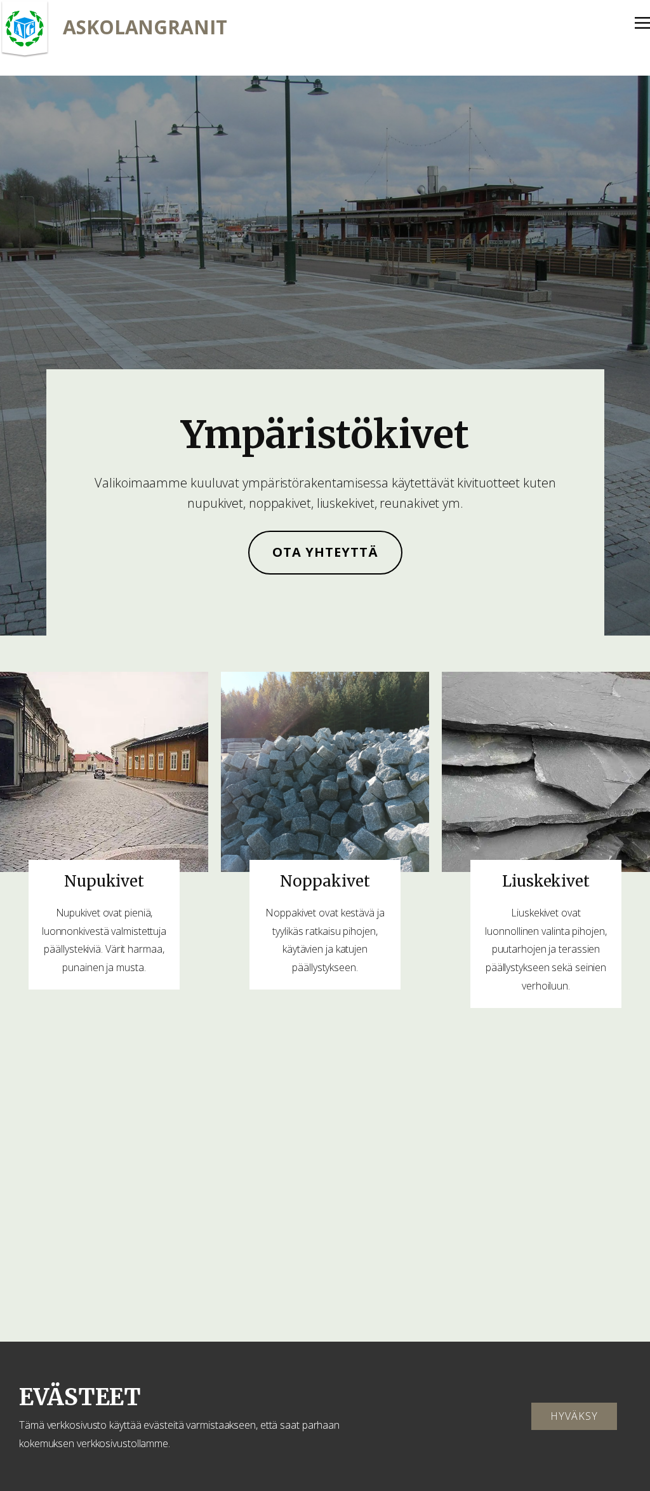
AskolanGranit (145, 27)
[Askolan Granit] (25, 29)
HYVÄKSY (574, 1416)
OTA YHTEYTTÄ (325, 552)
